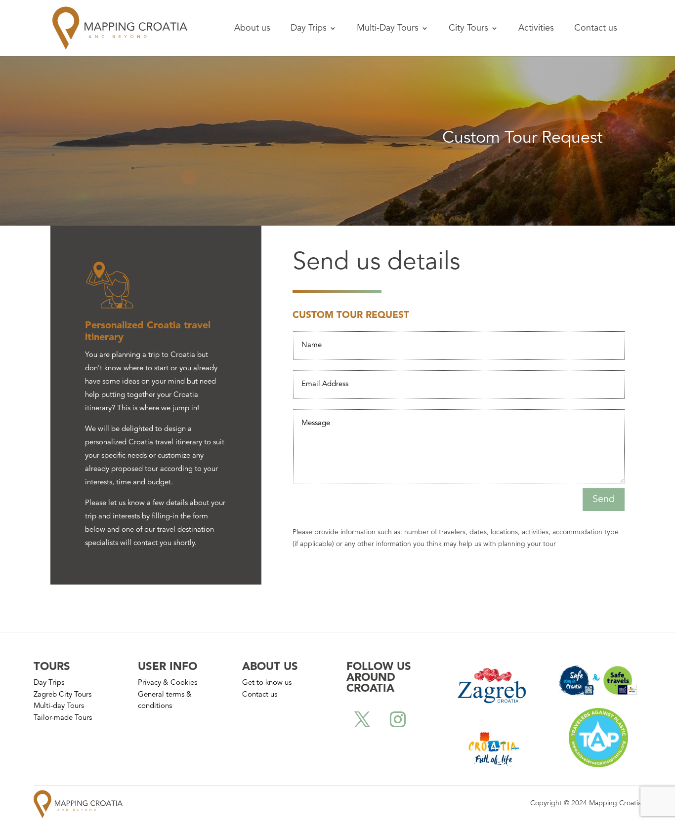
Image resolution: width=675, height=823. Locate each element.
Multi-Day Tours (388, 29)
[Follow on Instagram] (398, 719)
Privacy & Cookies (167, 683)
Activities (536, 29)
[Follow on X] (362, 719)
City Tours (468, 29)
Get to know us (267, 683)
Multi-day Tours (59, 706)
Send (603, 500)
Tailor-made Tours (63, 718)
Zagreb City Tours (62, 695)
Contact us (595, 29)
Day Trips (309, 29)
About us (252, 29)
